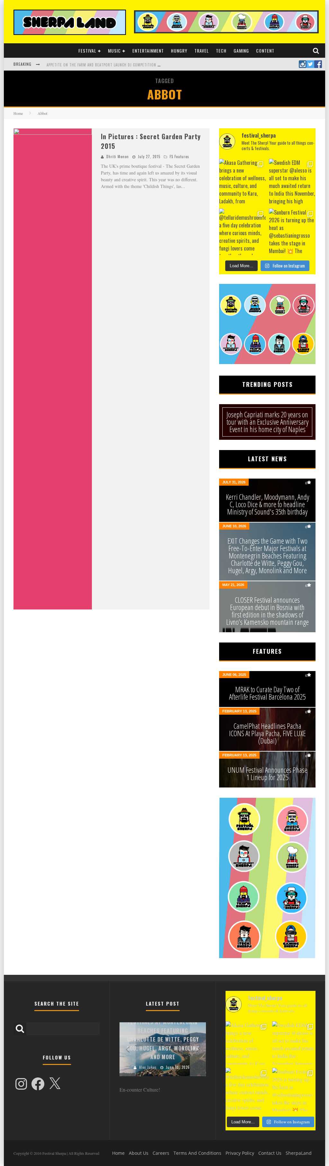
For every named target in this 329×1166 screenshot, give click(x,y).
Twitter (310, 64)
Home (18, 113)
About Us (138, 1153)
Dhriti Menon (117, 156)
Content (265, 50)
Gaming (241, 50)
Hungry (179, 50)
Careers (161, 1153)
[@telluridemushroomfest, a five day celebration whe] (242, 232)
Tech (221, 50)
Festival (87, 50)
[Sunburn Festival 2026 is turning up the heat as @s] (292, 232)
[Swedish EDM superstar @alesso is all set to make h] (292, 182)
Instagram (303, 64)
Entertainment (148, 50)
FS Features (179, 156)
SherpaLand (299, 1153)
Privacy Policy (240, 1153)
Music (114, 50)
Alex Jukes (148, 1067)
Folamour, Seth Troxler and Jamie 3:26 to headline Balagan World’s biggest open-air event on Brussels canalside (154, 64)
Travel (201, 50)
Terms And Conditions (197, 1153)
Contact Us (269, 1153)
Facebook (318, 64)
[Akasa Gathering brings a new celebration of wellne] (242, 182)
